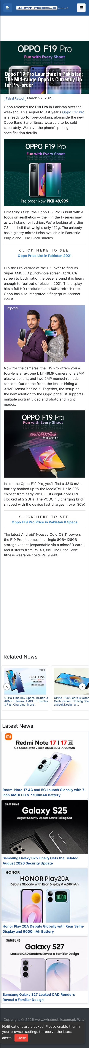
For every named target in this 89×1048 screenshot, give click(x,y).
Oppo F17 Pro (73, 112)
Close (21, 1038)
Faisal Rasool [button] (15, 98)
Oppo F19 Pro (49, 212)
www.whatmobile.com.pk (55, 1019)
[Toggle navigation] (81, 7)
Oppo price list (55, 394)
